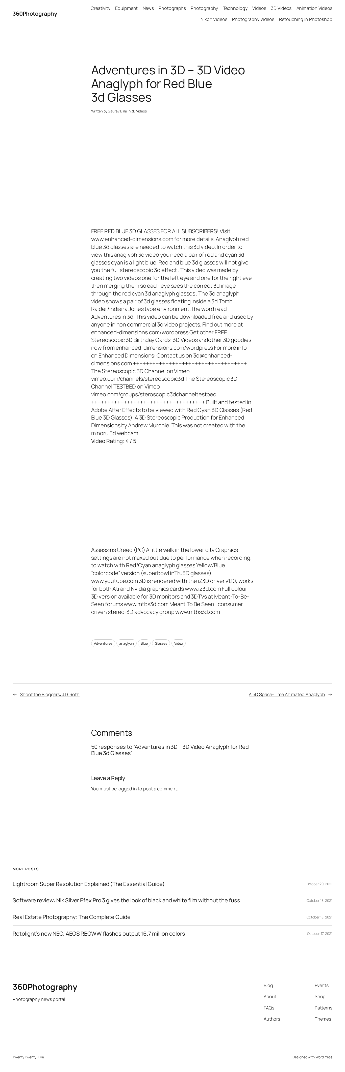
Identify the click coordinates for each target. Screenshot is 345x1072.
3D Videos (139, 111)
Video (178, 643)
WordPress (323, 1057)
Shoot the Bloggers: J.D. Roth (50, 694)
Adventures (103, 643)
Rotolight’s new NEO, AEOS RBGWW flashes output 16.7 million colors (99, 934)
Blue (144, 643)
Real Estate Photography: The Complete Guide (72, 917)
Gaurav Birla (117, 111)
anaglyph (126, 643)
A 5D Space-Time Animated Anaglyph (287, 694)
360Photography (35, 13)
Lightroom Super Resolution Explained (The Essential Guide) (89, 884)
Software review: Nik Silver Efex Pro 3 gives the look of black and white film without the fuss (126, 900)
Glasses (161, 643)
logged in (127, 789)
